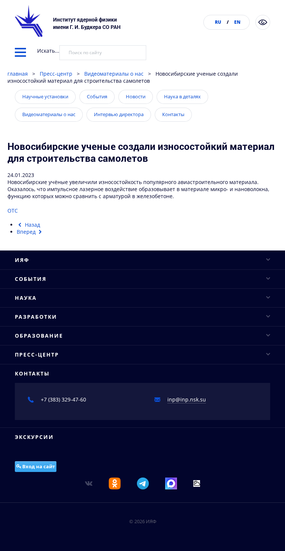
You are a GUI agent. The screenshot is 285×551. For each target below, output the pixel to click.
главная (17, 73)
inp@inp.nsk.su (186, 399)
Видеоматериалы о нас (114, 73)
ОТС (12, 210)
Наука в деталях (182, 96)
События (97, 96)
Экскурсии (34, 436)
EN (237, 22)
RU (218, 22)
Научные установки (45, 96)
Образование (39, 335)
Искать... (48, 50)
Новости (135, 96)
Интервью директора (119, 114)
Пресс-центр (56, 73)
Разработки (36, 316)
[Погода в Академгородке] (196, 482)
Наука (26, 297)
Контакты (173, 114)
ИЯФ (22, 259)
